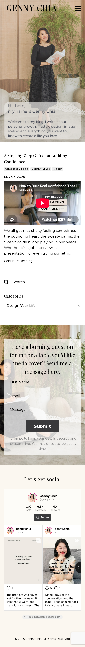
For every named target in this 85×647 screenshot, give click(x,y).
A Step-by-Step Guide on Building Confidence (35, 158)
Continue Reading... (19, 261)
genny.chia (23, 528)
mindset (57, 169)
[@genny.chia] (32, 498)
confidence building (16, 169)
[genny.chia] (10, 530)
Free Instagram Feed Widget (44, 617)
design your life (41, 169)
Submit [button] (42, 426)
